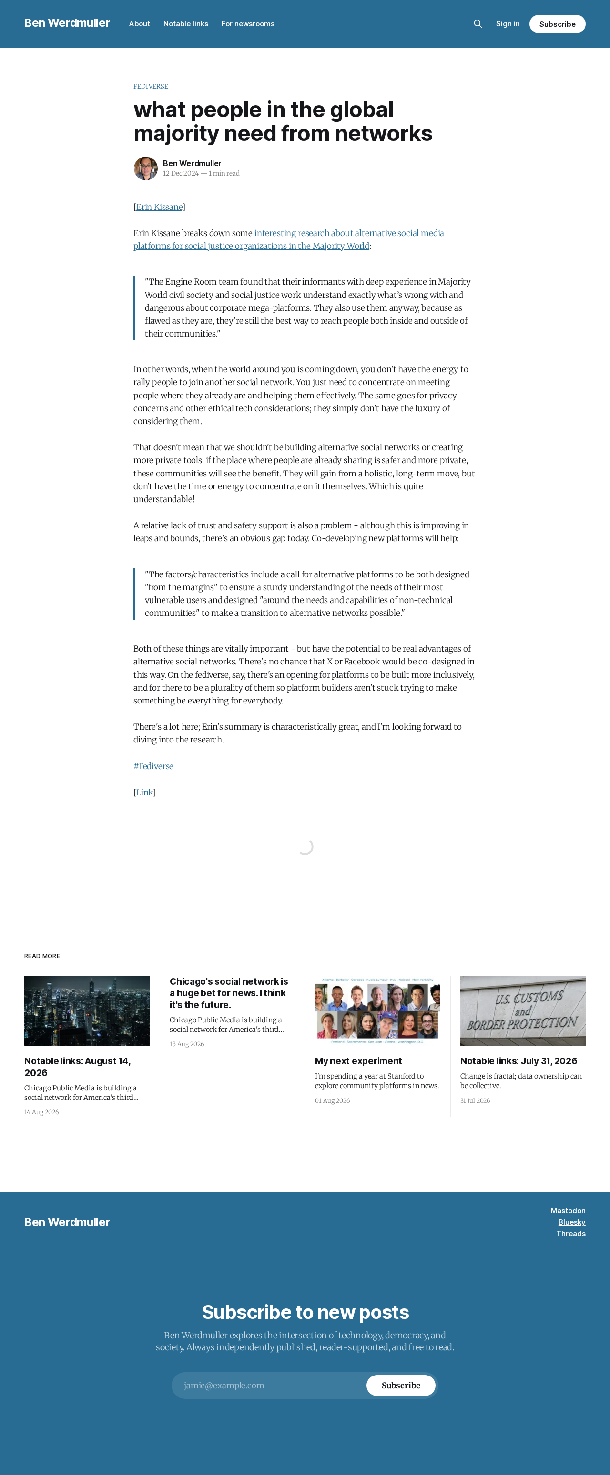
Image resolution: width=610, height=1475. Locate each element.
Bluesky (572, 1222)
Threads (571, 1233)
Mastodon (568, 1210)
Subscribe (557, 24)
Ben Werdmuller (67, 23)
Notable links (185, 23)
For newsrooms (248, 23)
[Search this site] (478, 23)
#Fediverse (153, 766)
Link (144, 792)
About (139, 23)
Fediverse (150, 86)
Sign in (508, 23)
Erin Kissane (159, 207)
